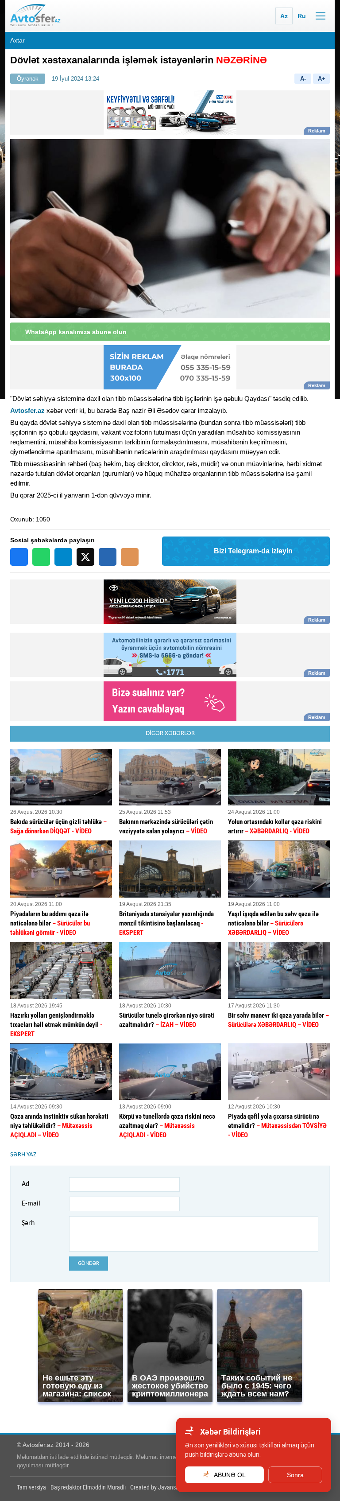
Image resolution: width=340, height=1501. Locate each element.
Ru (302, 15)
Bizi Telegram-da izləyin (253, 551)
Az (284, 15)
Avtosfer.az (27, 410)
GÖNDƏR (88, 1263)
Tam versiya (31, 1487)
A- (303, 78)
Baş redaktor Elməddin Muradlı (88, 1487)
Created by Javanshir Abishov (166, 1487)
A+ (321, 78)
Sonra (295, 1474)
